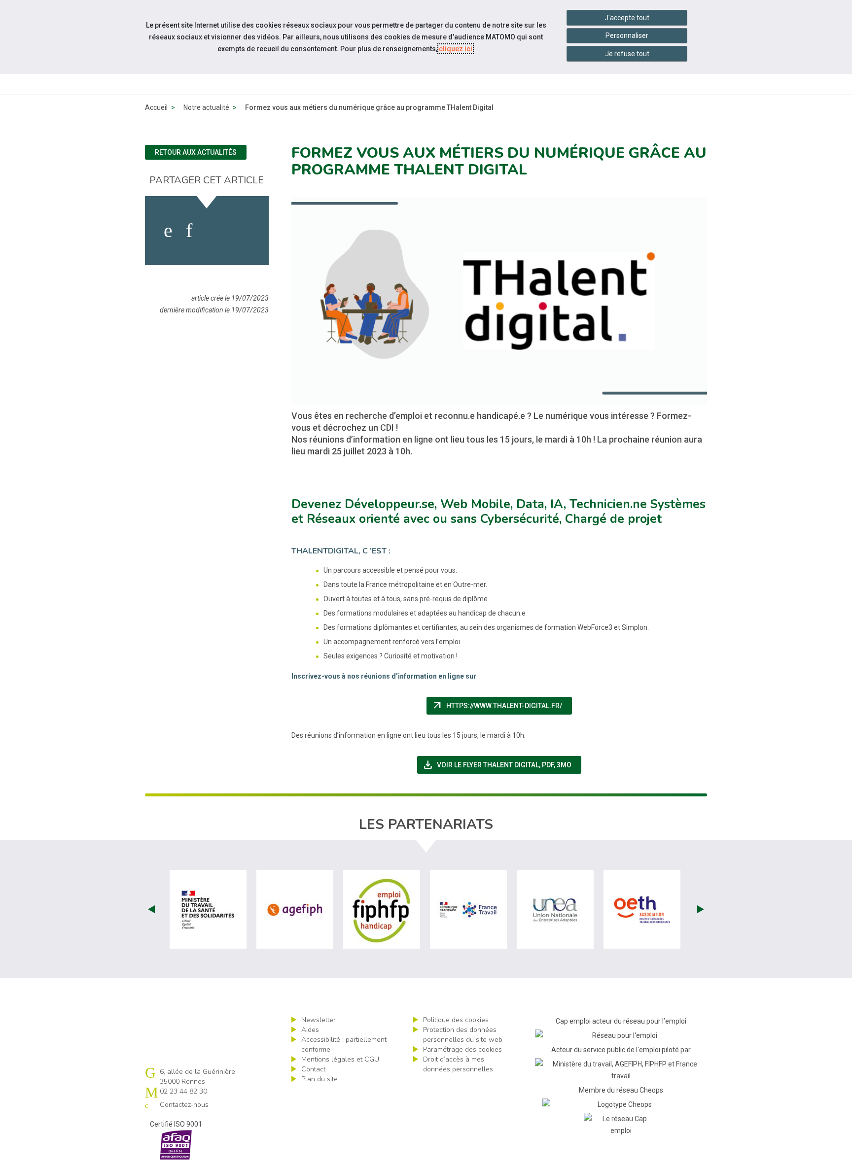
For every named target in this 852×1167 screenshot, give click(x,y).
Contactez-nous (184, 1104)
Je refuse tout (627, 54)
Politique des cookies (456, 1020)
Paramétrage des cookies (462, 1049)
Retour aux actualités (196, 152)
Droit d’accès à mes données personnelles (458, 1064)
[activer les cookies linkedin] (189, 230)
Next (700, 909)
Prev (151, 909)
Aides (310, 1029)
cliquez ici (455, 49)
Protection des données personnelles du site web (462, 1034)
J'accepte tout (626, 18)
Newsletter (318, 1020)
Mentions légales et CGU (340, 1059)
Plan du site (319, 1079)
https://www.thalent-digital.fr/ (501, 706)
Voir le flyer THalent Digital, (501, 765)
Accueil (156, 107)
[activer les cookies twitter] (213, 230)
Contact (313, 1069)
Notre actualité (206, 107)
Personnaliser (626, 35)
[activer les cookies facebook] (168, 230)
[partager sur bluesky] (241, 230)
